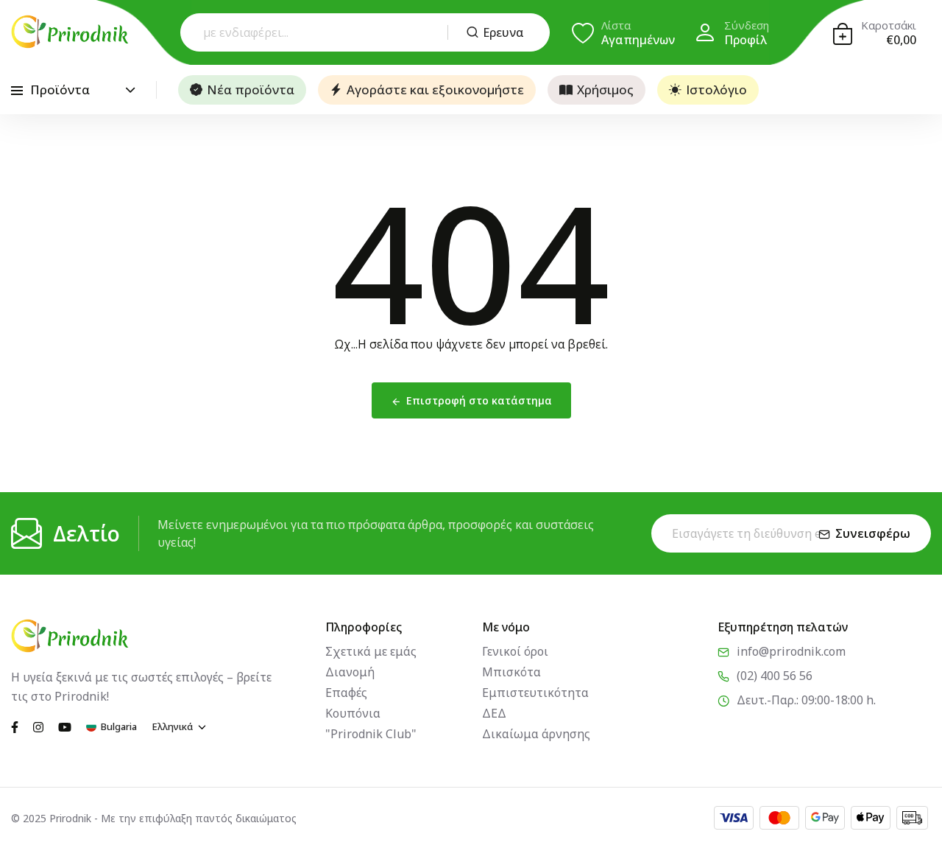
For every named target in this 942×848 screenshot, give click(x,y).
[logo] (70, 31)
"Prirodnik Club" (371, 734)
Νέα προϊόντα (250, 89)
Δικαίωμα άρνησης (536, 734)
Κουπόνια (352, 713)
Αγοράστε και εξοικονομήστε (435, 89)
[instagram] (38, 726)
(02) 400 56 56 (774, 675)
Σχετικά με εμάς (371, 651)
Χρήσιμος (605, 89)
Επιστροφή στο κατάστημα (479, 400)
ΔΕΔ (494, 713)
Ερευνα (503, 32)
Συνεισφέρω (872, 533)
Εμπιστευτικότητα (535, 692)
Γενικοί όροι (515, 651)
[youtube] (64, 726)
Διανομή (350, 672)
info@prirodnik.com (791, 651)
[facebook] (14, 726)
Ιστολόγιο (716, 89)
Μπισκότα (511, 672)
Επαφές (346, 692)
